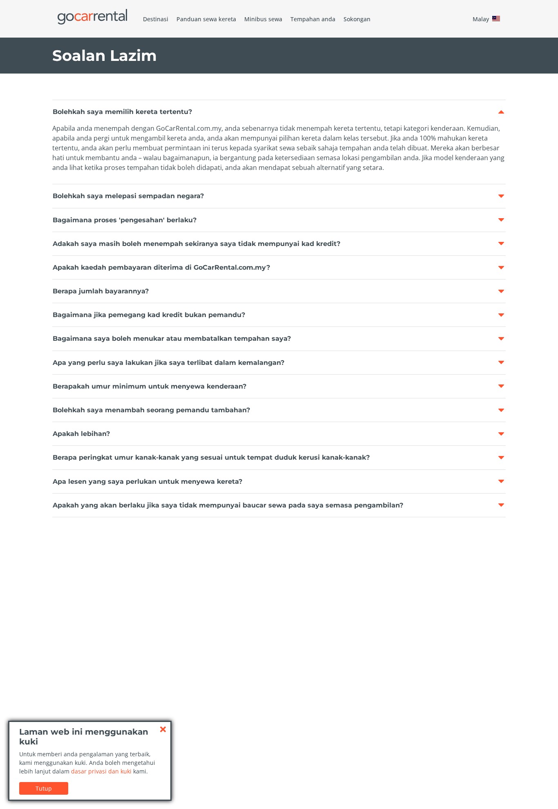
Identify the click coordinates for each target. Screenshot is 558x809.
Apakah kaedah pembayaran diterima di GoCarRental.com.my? (161, 267)
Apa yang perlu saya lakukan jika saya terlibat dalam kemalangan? (168, 363)
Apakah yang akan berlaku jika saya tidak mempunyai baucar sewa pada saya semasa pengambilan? (228, 505)
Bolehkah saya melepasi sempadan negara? (128, 196)
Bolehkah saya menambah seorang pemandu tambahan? (151, 410)
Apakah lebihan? (81, 434)
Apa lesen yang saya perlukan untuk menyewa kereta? (147, 481)
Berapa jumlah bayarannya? (101, 291)
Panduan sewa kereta (206, 19)
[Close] (163, 729)
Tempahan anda (312, 19)
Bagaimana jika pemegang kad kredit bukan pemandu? (149, 315)
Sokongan (357, 19)
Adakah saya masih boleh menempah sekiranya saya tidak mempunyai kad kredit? (196, 244)
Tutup (44, 788)
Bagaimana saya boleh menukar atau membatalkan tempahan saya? (172, 338)
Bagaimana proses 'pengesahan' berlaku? (124, 220)
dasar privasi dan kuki (101, 771)
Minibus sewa (263, 19)
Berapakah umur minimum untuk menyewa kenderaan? (149, 386)
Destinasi (155, 19)
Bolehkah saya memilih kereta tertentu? (122, 112)
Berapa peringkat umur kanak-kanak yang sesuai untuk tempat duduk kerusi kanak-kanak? (211, 457)
